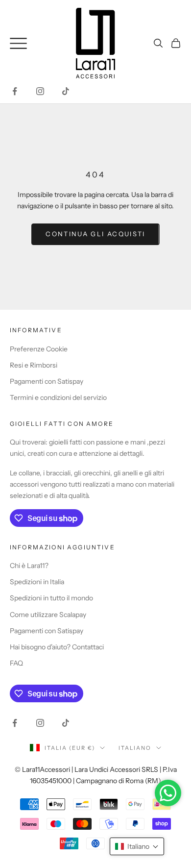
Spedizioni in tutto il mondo (51, 597)
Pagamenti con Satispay (46, 381)
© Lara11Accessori (42, 769)
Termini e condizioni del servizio (58, 397)
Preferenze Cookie (39, 349)
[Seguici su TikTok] (66, 91)
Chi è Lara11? (29, 565)
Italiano (135, 747)
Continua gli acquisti (95, 234)
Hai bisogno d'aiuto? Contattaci (57, 647)
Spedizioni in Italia (37, 581)
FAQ (16, 663)
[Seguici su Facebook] (15, 91)
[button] (137, 846)
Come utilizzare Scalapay (48, 614)
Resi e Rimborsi (33, 365)
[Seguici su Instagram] (40, 91)
